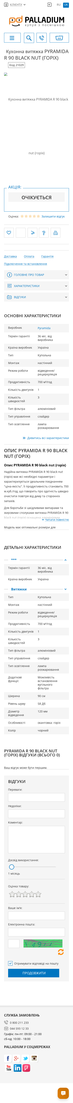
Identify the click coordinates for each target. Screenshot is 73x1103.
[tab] (36, 560)
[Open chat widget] (63, 1093)
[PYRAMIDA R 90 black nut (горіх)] (36, 126)
